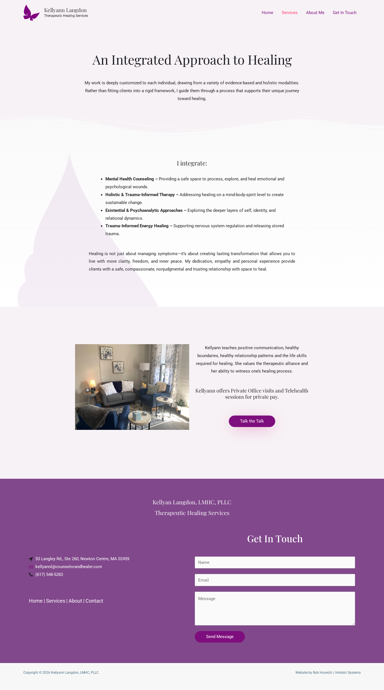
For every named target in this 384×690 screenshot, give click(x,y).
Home (267, 12)
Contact (94, 601)
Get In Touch (344, 12)
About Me (315, 12)
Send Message (220, 636)
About (75, 601)
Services (290, 12)
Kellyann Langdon (65, 9)
